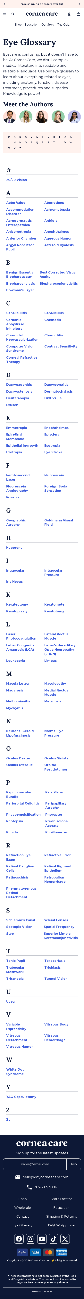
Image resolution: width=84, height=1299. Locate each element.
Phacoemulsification (23, 814)
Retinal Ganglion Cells (20, 868)
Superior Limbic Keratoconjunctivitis (61, 936)
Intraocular (15, 570)
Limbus (50, 661)
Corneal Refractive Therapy (22, 360)
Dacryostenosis (19, 391)
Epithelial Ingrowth (22, 445)
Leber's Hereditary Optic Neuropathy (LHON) (60, 649)
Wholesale (22, 1208)
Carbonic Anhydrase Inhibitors (15, 324)
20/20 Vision (16, 180)
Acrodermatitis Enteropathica (19, 223)
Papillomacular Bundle (18, 794)
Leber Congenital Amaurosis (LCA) (21, 647)
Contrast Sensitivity (60, 346)
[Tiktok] (53, 1239)
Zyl (9, 1120)
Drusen (12, 405)
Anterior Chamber (21, 238)
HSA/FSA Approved (61, 1225)
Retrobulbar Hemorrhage (55, 880)
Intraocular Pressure (53, 573)
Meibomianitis (18, 701)
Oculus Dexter (18, 758)
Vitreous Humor (19, 1047)
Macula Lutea (17, 683)
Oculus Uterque (19, 765)
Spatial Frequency (59, 927)
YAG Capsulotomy (21, 1097)
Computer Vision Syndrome (20, 349)
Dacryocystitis (56, 385)
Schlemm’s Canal (20, 920)
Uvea (10, 1001)
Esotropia (52, 445)
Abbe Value (15, 203)
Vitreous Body (56, 1024)
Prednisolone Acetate (56, 823)
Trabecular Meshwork (15, 970)
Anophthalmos (56, 231)
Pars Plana (54, 792)
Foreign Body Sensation (55, 489)
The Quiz (63, 24)
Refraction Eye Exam (18, 857)
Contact (22, 1216)
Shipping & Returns (61, 1216)
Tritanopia (15, 979)
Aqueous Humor (58, 238)
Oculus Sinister (57, 758)
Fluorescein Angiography (17, 489)
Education (31, 24)
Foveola (13, 497)
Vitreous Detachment (16, 1038)
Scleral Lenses (56, 920)
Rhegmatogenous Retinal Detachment (21, 893)
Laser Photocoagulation (21, 636)
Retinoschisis (17, 877)
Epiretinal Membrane (15, 437)
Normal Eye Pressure (53, 733)
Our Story (48, 24)
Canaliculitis (16, 313)
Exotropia (14, 452)
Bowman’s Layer (20, 290)
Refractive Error (57, 855)
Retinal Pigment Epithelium (57, 868)
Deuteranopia (17, 398)
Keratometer (55, 604)
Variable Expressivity (16, 1027)
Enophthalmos (56, 428)
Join (74, 1164)
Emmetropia (16, 428)
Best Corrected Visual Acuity (58, 275)
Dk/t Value (53, 398)
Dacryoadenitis (19, 385)
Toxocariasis (54, 961)
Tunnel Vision (56, 979)
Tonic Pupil (15, 961)
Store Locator (61, 1199)
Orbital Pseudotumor (55, 767)
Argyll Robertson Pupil (20, 247)
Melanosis (52, 701)
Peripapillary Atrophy (55, 806)
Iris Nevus (14, 582)
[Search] (13, 14)
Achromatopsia (57, 209)
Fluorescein (54, 475)
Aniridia (50, 221)
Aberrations (54, 203)
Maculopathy (55, 683)
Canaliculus (54, 313)
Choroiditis (53, 335)
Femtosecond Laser (18, 477)
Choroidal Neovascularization (22, 337)
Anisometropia (18, 231)
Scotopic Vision (19, 927)
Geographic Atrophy (16, 523)
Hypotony (14, 548)
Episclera (51, 434)
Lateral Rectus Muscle (56, 636)
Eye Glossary (22, 1225)
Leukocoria (15, 661)
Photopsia (14, 821)
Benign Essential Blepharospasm (20, 275)
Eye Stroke (53, 452)
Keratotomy (54, 611)
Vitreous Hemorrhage (55, 1038)
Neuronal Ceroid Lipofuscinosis (20, 733)
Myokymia (14, 708)
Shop (18, 24)
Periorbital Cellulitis (22, 803)
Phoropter (53, 814)
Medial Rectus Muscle (56, 693)
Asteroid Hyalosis (59, 245)
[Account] (69, 14)
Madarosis (14, 690)
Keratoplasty (17, 611)
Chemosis (52, 320)
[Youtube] (42, 1239)
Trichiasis (52, 967)
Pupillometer (56, 832)
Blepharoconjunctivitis (59, 283)
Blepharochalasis (20, 283)
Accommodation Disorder (20, 212)
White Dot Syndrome (15, 1072)
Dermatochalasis (58, 391)
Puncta (12, 832)
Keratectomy (17, 604)
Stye (10, 933)
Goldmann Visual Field (58, 523)
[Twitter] (65, 1239)
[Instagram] (30, 1239)
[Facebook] (19, 1239)
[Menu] (4, 14)
